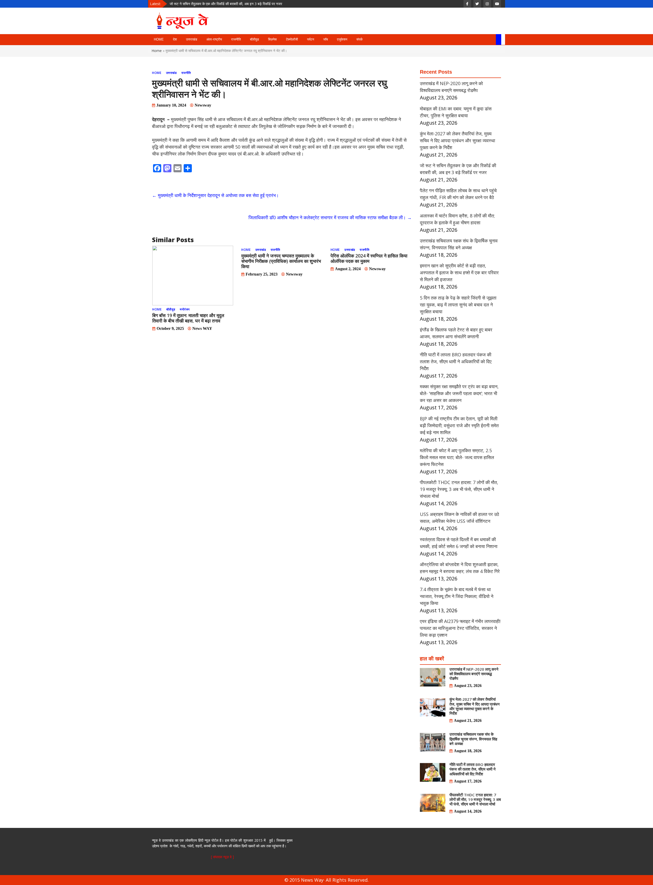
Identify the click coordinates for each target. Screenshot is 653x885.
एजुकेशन (342, 39)
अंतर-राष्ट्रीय (214, 39)
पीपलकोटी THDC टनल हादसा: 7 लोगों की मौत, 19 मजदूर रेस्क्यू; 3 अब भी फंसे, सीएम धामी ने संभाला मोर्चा (459, 489)
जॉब (325, 39)
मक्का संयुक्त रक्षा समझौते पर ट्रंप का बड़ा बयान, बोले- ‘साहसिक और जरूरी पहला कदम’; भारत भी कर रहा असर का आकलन (459, 393)
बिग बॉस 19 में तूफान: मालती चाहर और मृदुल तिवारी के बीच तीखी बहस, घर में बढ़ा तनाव (188, 318)
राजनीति (236, 39)
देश (175, 39)
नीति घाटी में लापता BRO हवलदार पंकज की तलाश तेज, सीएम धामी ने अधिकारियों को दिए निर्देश (456, 361)
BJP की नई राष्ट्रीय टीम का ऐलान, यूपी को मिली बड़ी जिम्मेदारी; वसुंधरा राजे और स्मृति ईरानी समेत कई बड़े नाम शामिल (459, 425)
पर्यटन (310, 39)
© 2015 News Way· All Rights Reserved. (326, 880)
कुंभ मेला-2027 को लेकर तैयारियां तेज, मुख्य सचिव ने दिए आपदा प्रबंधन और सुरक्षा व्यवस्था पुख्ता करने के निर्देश (457, 140)
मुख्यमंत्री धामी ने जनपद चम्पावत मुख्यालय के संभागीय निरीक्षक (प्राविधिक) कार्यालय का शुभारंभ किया (281, 261)
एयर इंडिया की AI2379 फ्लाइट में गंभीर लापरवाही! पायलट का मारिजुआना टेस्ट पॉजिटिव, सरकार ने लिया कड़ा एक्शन (460, 628)
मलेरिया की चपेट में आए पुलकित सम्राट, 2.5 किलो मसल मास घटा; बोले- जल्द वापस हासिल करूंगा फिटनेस (457, 457)
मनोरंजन (185, 309)
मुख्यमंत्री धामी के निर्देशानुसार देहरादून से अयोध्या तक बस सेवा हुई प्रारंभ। (215, 195)
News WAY (202, 328)
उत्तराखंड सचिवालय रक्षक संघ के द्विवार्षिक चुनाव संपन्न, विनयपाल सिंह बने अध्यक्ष (473, 739)
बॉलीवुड (254, 39)
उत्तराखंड (191, 39)
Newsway (203, 105)
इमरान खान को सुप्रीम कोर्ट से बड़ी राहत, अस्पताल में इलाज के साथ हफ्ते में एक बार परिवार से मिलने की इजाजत (459, 272)
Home (157, 50)
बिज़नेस (272, 39)
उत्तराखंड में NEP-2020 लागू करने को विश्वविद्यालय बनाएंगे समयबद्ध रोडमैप (473, 674)
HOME (159, 39)
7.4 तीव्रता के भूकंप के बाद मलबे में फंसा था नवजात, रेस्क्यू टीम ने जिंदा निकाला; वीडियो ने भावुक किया (456, 596)
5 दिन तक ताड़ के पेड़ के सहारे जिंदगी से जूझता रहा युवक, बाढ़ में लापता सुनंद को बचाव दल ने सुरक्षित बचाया (458, 305)
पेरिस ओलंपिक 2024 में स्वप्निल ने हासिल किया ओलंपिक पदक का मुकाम (369, 258)
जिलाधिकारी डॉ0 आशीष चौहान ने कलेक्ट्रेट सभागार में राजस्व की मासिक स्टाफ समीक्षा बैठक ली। (330, 217)
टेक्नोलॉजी (292, 39)
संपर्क (359, 39)
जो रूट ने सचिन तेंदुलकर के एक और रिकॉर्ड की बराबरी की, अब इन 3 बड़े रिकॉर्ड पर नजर (226, 3)
